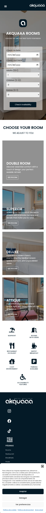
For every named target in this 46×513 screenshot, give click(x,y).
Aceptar (23, 491)
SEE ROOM (12, 177)
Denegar (23, 498)
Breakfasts (10, 458)
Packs (8, 462)
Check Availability (23, 104)
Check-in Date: (13, 50)
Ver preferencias (23, 504)
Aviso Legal (39, 510)
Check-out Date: (14, 60)
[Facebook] (9, 421)
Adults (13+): (12, 70)
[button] (42, 466)
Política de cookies (10, 510)
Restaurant (10, 454)
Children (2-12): (13, 80)
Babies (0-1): (12, 90)
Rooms (8, 450)
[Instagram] (9, 411)
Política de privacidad (26, 510)
